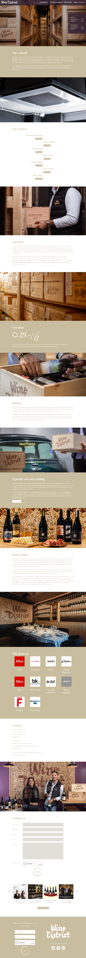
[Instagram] (53, 949)
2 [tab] (43, 546)
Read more (39, 138)
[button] (76, 1)
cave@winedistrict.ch (18, 729)
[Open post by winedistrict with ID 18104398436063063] (20, 891)
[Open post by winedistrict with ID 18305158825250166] (66, 891)
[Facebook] (58, 949)
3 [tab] (45, 546)
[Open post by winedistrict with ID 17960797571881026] (50, 891)
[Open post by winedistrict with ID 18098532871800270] (35, 891)
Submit (38, 872)
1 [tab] (41, 546)
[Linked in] (63, 949)
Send (25, 950)
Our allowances (17, 501)
